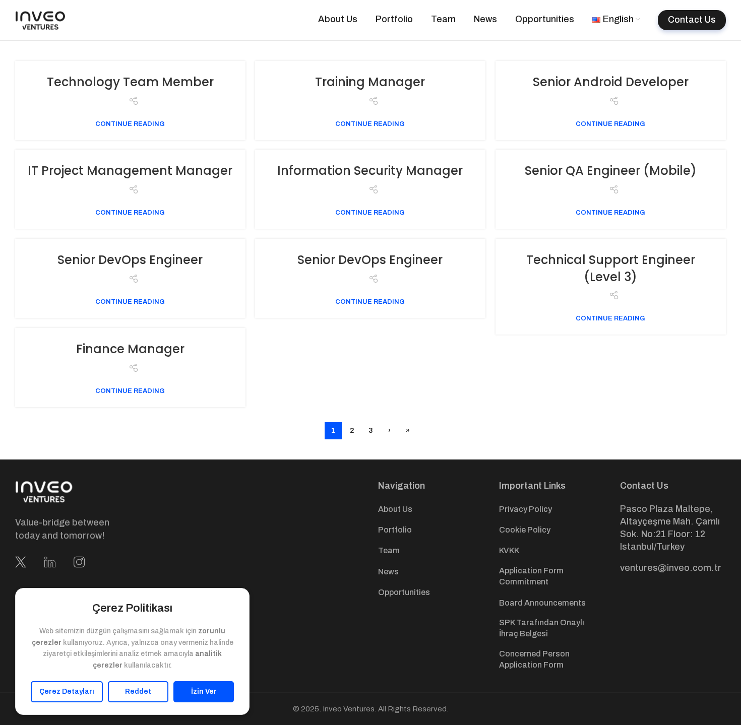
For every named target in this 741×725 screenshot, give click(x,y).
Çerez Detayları (66, 691)
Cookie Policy (524, 529)
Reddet (138, 691)
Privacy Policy (525, 509)
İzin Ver (204, 691)
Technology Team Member (130, 82)
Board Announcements (542, 603)
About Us (395, 509)
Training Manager (370, 82)
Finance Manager (130, 349)
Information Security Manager (370, 170)
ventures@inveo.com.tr (670, 568)
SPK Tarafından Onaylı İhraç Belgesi (541, 628)
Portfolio (395, 529)
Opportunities (404, 592)
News (388, 571)
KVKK (509, 550)
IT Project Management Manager (130, 170)
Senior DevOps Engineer (130, 259)
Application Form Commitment (531, 576)
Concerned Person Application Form (534, 659)
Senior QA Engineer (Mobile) (611, 170)
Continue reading (130, 123)
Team (389, 550)
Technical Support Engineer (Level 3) (610, 268)
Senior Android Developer (611, 82)
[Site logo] (40, 20)
